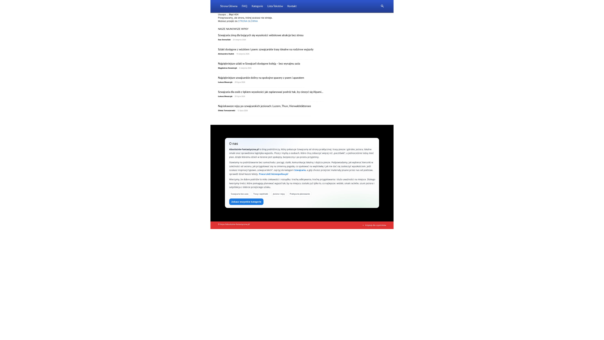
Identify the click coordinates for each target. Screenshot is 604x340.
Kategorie (257, 6)
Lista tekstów (275, 6)
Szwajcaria (300, 170)
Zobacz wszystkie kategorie (246, 201)
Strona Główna (228, 6)
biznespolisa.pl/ (279, 174)
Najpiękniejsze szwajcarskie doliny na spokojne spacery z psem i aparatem (261, 77)
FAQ (244, 6)
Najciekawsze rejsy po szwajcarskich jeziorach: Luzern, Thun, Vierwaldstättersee (264, 106)
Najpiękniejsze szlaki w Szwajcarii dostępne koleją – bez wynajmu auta (259, 63)
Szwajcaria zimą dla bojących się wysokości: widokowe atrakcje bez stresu (261, 35)
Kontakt (291, 6)
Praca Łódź (265, 174)
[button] (382, 6)
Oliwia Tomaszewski (226, 110)
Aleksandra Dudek (226, 54)
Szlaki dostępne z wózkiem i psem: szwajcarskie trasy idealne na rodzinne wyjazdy (265, 49)
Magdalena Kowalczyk (227, 68)
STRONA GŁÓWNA (248, 21)
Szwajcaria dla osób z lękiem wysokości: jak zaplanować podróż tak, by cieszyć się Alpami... (270, 92)
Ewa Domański (224, 39)
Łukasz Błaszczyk (225, 82)
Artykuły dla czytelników (375, 225)
